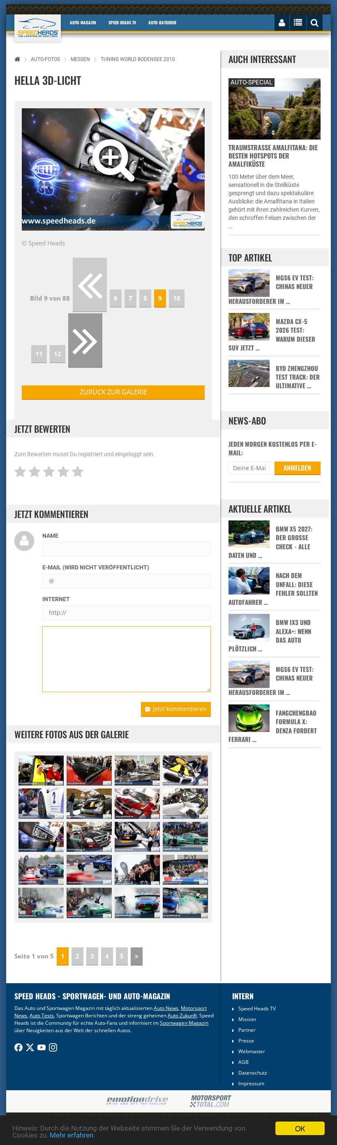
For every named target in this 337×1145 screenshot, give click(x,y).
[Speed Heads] (37, 28)
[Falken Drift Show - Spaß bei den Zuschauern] (137, 870)
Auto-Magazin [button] (83, 22)
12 (57, 354)
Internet (56, 599)
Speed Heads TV (257, 1008)
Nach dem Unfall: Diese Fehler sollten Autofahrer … (273, 588)
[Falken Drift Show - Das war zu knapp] (89, 870)
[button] (35, 169)
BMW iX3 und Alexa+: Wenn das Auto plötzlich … (270, 635)
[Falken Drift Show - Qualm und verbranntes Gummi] (41, 903)
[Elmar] (137, 837)
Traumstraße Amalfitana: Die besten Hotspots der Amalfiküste (273, 155)
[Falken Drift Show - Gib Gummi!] (185, 903)
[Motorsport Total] (211, 1101)
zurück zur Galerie (113, 391)
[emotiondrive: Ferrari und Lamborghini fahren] (137, 1101)
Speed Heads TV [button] (122, 22)
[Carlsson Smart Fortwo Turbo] (89, 803)
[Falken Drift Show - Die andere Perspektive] (185, 870)
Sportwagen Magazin (184, 1022)
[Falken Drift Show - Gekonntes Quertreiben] (41, 870)
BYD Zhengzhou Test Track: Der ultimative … (298, 377)
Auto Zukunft (182, 1015)
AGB (243, 1062)
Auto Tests (42, 1015)
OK (300, 1128)
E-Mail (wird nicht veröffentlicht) (95, 567)
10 (176, 298)
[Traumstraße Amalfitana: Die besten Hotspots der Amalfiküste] (274, 107)
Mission (247, 1019)
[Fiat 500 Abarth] (41, 771)
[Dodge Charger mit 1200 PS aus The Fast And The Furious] (89, 771)
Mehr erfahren (71, 1135)
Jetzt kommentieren (180, 709)
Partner (247, 1029)
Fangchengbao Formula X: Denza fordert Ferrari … (273, 726)
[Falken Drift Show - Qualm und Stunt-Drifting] (89, 903)
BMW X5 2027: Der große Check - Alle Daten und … (270, 542)
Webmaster (251, 1051)
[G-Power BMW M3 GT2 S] (185, 771)
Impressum (251, 1083)
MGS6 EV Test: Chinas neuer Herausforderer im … (271, 289)
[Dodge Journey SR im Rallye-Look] (137, 803)
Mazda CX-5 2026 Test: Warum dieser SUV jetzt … (272, 334)
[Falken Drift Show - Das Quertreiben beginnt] (185, 837)
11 (39, 354)
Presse (246, 1040)
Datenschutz (252, 1072)
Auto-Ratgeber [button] (162, 22)
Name (50, 535)
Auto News (166, 1008)
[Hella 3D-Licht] (41, 837)
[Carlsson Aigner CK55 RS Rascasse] (89, 837)
